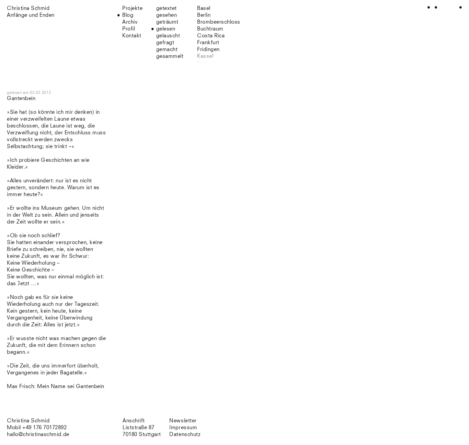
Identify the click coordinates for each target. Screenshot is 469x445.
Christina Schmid (28, 420)
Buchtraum (210, 29)
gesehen (166, 15)
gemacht (167, 49)
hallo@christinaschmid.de (38, 434)
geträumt (167, 22)
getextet (166, 8)
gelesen (165, 29)
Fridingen (208, 49)
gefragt (165, 42)
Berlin (203, 15)
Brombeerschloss (218, 22)
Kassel (205, 56)
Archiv (130, 22)
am (37, 93)
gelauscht (168, 35)
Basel (203, 8)
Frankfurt (208, 42)
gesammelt (170, 56)
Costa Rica (211, 35)
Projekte (132, 8)
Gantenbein (21, 98)
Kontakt (131, 35)
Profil (128, 29)
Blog (127, 15)
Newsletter (182, 420)
